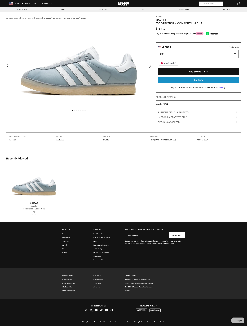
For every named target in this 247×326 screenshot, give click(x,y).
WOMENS (103, 9)
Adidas (39, 18)
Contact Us (97, 256)
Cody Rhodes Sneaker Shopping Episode (139, 283)
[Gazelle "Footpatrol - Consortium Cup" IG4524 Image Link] (34, 183)
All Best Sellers (67, 279)
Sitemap (64, 252)
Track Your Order (99, 234)
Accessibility (97, 248)
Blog (27, 3)
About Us (66, 229)
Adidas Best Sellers (68, 290)
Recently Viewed (17, 158)
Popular (97, 275)
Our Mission (66, 234)
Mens (24, 18)
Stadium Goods (13, 18)
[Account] (233, 4)
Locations (65, 241)
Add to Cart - (198, 71)
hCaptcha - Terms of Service (155, 322)
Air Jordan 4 (97, 287)
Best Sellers (67, 275)
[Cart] (239, 4)
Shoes (30, 18)
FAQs (95, 241)
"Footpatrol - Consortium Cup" (34, 210)
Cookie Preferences (116, 322)
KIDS (142, 9)
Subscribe (177, 235)
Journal (64, 245)
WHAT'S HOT (22, 9)
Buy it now (198, 80)
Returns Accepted (169, 122)
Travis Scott (97, 283)
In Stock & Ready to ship (172, 117)
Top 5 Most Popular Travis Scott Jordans (139, 287)
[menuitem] (27, 3)
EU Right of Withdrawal (101, 252)
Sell (36, 3)
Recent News (131, 275)
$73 (34, 214)
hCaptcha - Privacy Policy (135, 322)
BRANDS (226, 9)
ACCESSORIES (183, 9)
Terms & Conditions (101, 322)
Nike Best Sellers (67, 287)
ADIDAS (34, 203)
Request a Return (99, 260)
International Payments (101, 245)
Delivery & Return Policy (101, 237)
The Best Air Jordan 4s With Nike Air (137, 279)
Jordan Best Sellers (68, 283)
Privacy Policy (86, 322)
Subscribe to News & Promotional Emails (144, 229)
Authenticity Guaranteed (173, 112)
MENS (63, 9)
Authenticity (48, 3)
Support (97, 229)
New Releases (98, 279)
